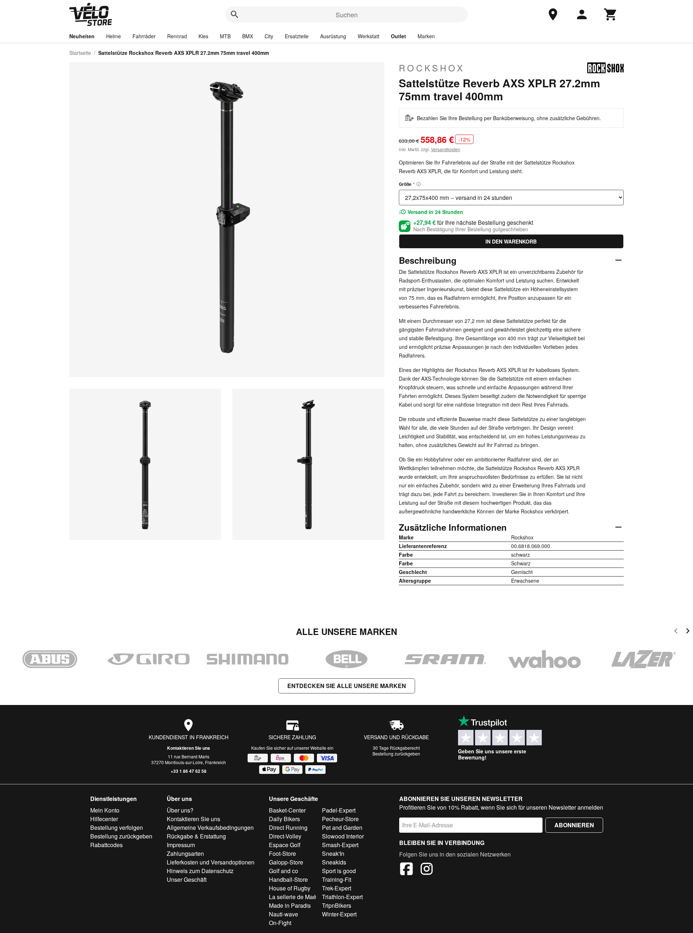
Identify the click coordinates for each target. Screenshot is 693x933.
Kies (203, 36)
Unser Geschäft (186, 879)
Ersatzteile (297, 36)
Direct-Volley (285, 836)
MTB (225, 36)
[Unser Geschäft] (553, 14)
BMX (247, 36)
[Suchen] (235, 14)
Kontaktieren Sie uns (188, 748)
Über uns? (180, 810)
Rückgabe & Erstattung (196, 836)
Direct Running (288, 827)
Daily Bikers (284, 819)
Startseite (80, 52)
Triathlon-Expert (342, 897)
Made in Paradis (290, 905)
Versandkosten (445, 149)
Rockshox (432, 68)
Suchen (347, 14)
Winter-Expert (339, 914)
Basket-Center (287, 810)
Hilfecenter (104, 819)
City (269, 36)
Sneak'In (333, 853)
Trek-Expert (336, 888)
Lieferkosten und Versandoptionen (210, 862)
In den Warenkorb (511, 241)
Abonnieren (574, 825)
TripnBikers (336, 905)
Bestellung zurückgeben (396, 753)
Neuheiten (82, 36)
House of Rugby (289, 888)
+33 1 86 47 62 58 (188, 771)
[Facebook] (406, 870)
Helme (113, 36)
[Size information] (418, 184)
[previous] (676, 632)
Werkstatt (368, 36)
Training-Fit (336, 879)
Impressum (181, 845)
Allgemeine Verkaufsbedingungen (210, 827)
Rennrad (177, 36)
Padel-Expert (339, 810)
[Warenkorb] (610, 14)
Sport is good (339, 871)
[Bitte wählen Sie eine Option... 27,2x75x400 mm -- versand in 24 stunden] (511, 197)
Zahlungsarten (185, 853)
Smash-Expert (340, 845)
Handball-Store (288, 879)
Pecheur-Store (340, 819)
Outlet (398, 36)
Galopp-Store (286, 862)
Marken (426, 36)
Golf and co (283, 871)
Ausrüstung (333, 36)
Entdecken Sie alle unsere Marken (346, 686)
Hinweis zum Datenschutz (200, 871)
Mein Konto (104, 810)
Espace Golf (284, 845)
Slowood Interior (343, 836)
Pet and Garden (342, 827)
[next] (688, 632)
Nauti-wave (283, 914)
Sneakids (334, 862)
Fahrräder (144, 36)
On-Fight (280, 923)
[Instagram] (426, 870)
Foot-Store (282, 853)
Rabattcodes (106, 845)
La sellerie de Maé (292, 897)
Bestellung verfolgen (116, 827)
